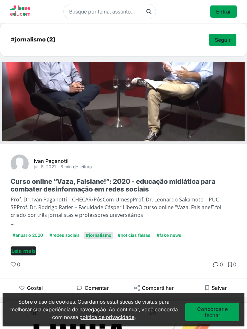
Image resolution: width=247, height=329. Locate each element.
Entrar (223, 11)
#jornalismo (98, 235)
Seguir (223, 40)
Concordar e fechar (212, 312)
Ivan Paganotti (51, 161)
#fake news (169, 235)
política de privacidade (106, 317)
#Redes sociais (64, 235)
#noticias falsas (134, 235)
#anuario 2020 (28, 235)
